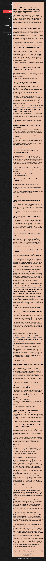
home (10, 4)
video (10, 22)
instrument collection (8, 26)
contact (9, 34)
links (10, 31)
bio (11, 8)
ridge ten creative (36, 558)
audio (10, 18)
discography (8, 15)
